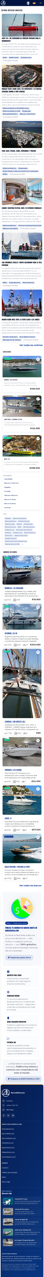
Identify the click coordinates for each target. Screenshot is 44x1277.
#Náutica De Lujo (10, 527)
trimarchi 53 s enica (22, 1209)
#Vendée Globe (28, 524)
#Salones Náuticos (9, 168)
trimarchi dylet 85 (21, 1219)
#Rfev (5, 282)
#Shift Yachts (13, 57)
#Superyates (22, 168)
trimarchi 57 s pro (21, 1199)
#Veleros (19, 524)
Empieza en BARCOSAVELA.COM (24, 1079)
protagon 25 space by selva (24, 1240)
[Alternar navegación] (40, 3)
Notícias (7, 508)
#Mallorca (8, 532)
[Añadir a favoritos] (38, 359)
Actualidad (8, 479)
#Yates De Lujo (9, 530)
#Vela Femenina (28, 282)
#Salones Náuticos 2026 (11, 111)
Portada (7, 491)
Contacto (5, 1168)
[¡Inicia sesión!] (28, 3)
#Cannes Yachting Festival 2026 (29, 225)
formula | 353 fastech (10, 380)
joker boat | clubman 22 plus (13, 419)
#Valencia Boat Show (21, 535)
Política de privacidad (9, 1172)
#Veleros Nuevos (10, 524)
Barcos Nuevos (10, 504)
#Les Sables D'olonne (27, 337)
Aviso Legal (6, 1182)
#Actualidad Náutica (10, 114)
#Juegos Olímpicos (10, 538)
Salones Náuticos (11, 495)
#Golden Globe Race (10, 337)
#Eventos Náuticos (28, 527)
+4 (22, 544)
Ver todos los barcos (30, 885)
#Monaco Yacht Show (27, 114)
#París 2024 (8, 535)
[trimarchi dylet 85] (8, 1221)
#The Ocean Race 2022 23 (24, 530)
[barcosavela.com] (3, 3)
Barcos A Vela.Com (11, 483)
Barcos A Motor (10, 499)
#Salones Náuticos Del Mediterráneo (16, 108)
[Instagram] (13, 1115)
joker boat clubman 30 (23, 1230)
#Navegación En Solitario (12, 340)
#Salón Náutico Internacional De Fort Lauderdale (20, 171)
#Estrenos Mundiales (10, 228)
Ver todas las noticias (31, 345)
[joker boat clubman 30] (8, 1232)
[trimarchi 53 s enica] (8, 1211)
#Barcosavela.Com (10, 521)
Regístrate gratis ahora (20, 958)
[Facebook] (4, 1115)
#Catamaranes (26, 57)
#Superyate (26, 111)
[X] (8, 1115)
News (4, 1177)
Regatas (7, 487)
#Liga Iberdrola (14, 282)
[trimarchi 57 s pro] (8, 1201)
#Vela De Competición (19, 518)
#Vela (5, 57)
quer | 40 (7, 459)
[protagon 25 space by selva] (8, 1242)
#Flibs (5, 174)
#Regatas (8, 518)
